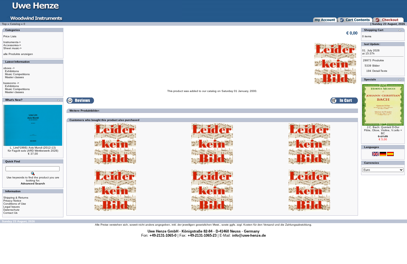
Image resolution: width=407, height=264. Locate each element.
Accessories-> (12, 45)
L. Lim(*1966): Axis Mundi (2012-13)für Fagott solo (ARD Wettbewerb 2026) (33, 149)
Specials (370, 79)
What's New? (13, 99)
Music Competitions (17, 74)
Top (4, 23)
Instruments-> (12, 42)
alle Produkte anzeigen (18, 54)
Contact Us (10, 212)
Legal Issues (11, 206)
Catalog (15, 23)
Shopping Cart (373, 29)
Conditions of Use (14, 203)
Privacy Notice (12, 200)
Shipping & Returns (15, 197)
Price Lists (9, 36)
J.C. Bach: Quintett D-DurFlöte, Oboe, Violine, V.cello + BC (383, 130)
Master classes (14, 77)
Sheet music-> (12, 48)
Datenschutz (11, 209)
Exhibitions (12, 71)
